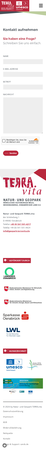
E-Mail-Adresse (10, 69)
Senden (13, 153)
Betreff (7, 81)
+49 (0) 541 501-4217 (20, 224)
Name (5, 56)
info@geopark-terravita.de (16, 231)
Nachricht (8, 94)
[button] (4, 445)
